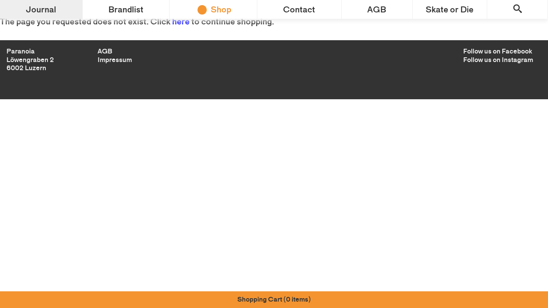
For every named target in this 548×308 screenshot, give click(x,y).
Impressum (115, 60)
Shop (221, 9)
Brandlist (125, 9)
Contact (299, 9)
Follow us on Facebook (497, 51)
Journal (41, 9)
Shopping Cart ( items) (274, 299)
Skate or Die (450, 9)
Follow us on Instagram (498, 60)
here (181, 21)
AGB (376, 9)
